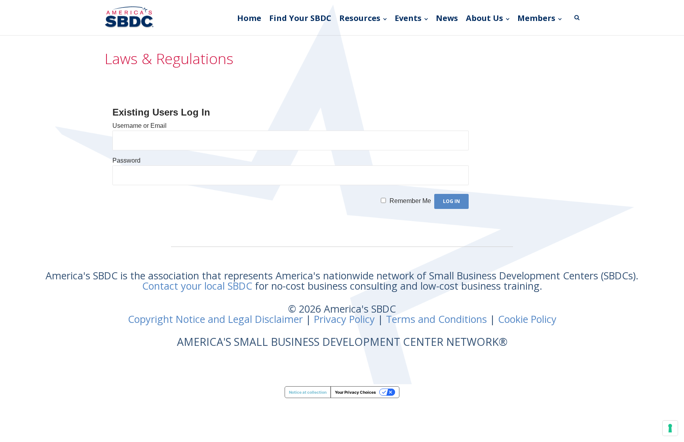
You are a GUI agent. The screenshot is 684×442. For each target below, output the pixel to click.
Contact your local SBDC (197, 285)
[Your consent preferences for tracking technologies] (670, 428)
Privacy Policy (344, 319)
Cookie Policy (527, 319)
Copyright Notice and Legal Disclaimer (215, 319)
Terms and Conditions (436, 319)
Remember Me (410, 200)
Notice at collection (308, 392)
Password (126, 160)
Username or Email (139, 125)
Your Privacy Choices (355, 392)
